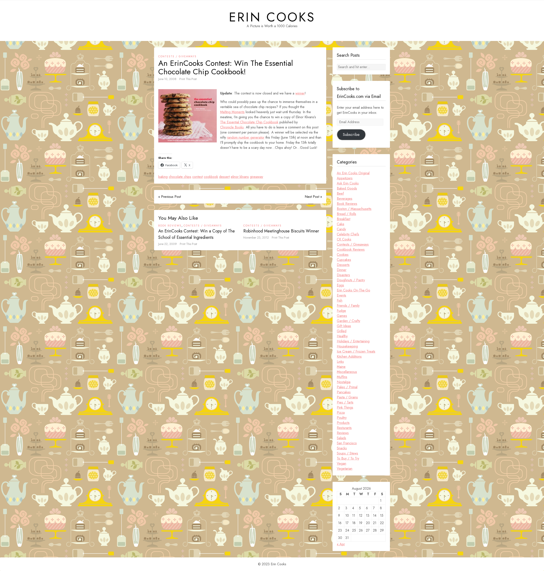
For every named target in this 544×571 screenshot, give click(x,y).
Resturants (344, 427)
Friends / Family (348, 305)
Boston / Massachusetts (354, 208)
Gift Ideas (344, 325)
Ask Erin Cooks (348, 183)
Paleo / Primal (347, 387)
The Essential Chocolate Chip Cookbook (249, 122)
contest (197, 176)
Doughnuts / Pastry (351, 280)
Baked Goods (347, 188)
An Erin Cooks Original (353, 173)
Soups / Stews (347, 453)
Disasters (343, 275)
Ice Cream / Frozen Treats (356, 351)
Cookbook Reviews (351, 249)
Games (342, 315)
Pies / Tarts (345, 402)
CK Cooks (344, 239)
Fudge (341, 310)
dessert (224, 176)
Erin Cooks (272, 17)
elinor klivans (240, 176)
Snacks (342, 448)
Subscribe (351, 134)
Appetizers (345, 178)
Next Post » (313, 196)
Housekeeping (347, 346)
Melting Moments (232, 112)
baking (163, 176)
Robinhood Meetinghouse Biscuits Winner (281, 231)
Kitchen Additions (349, 356)
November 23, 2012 (256, 237)
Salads (341, 438)
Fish (339, 300)
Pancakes (344, 392)
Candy (341, 229)
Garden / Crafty (348, 320)
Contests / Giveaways (177, 56)
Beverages (344, 198)
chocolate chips (180, 176)
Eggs (340, 285)
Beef (340, 193)
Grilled (341, 331)
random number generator (245, 137)
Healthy (342, 336)
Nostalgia (343, 382)
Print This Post (188, 79)
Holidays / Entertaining (353, 341)
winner (300, 93)
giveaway (256, 176)
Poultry (342, 417)
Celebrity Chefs (348, 234)
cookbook (211, 176)
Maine (341, 366)
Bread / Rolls (346, 213)
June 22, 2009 (167, 244)
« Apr (341, 544)
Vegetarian (344, 468)
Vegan (341, 463)
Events (341, 295)
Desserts (343, 264)
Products (343, 422)
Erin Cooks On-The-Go (353, 290)
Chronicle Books (232, 127)
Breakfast (343, 219)
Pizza (341, 412)
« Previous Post (169, 196)
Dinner (341, 269)
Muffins (342, 376)
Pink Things (345, 407)
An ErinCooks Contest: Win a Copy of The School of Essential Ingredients (196, 234)
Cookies (342, 254)
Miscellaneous (347, 371)
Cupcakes (344, 259)
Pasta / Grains (347, 397)
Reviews (343, 432)
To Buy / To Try (348, 458)
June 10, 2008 (167, 79)
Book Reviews (169, 226)
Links (340, 361)
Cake (340, 224)
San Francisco (347, 443)
